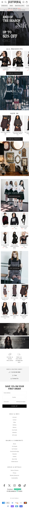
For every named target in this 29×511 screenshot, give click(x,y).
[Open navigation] (2, 2)
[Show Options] (25, 397)
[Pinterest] (19, 485)
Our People (14, 446)
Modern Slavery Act (14, 475)
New (11, 5)
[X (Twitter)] (9, 485)
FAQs (14, 422)
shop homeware (15, 161)
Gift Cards (14, 435)
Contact (14, 419)
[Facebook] (4, 485)
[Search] (5, 2)
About (14, 443)
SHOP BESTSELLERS (14, 196)
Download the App (14, 451)
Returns (14, 427)
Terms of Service (14, 470)
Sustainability (14, 478)
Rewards (14, 454)
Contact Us (15, 378)
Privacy (14, 473)
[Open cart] (27, 2)
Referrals (14, 432)
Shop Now (14, 94)
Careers (14, 456)
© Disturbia (14, 498)
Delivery (14, 425)
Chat (15, 375)
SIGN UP (15, 406)
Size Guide (14, 430)
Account (15, 417)
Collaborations (14, 461)
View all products (14, 73)
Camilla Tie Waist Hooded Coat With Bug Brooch (14, 246)
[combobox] (14, 397)
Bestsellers (19, 5)
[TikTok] (24, 485)
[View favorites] (23, 2)
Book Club (14, 459)
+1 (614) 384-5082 (15, 372)
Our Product (14, 449)
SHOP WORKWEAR (15, 268)
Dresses (4, 5)
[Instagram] (14, 485)
